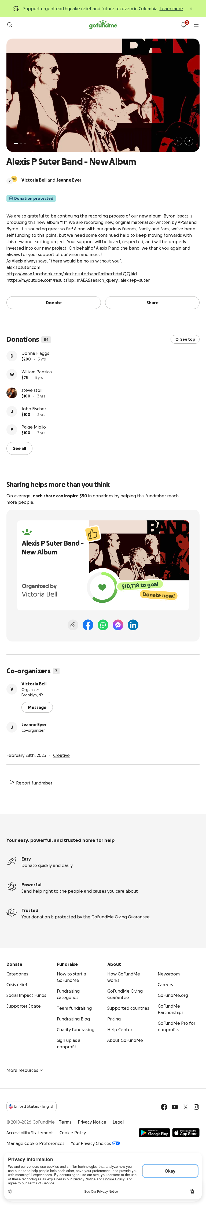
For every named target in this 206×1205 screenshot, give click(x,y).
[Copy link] (73, 625)
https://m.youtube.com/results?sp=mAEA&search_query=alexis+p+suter (78, 280)
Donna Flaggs (35, 353)
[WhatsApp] (103, 625)
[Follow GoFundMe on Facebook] (164, 1107)
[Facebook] (88, 625)
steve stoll (31, 390)
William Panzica (36, 371)
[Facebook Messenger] (118, 625)
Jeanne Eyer (34, 724)
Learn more (171, 8)
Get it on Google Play (154, 1132)
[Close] (191, 8)
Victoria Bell (33, 683)
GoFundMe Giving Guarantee (120, 916)
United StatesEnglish (34, 1106)
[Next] (189, 141)
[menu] (196, 24)
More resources (22, 1070)
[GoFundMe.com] (103, 24)
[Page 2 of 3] (21, 143)
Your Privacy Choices (91, 1143)
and (51, 180)
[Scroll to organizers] (14, 179)
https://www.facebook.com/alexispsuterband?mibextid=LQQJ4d (71, 273)
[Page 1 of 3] (16, 143)
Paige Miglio (33, 427)
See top (187, 339)
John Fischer (33, 408)
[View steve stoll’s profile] (11, 393)
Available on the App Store (186, 1132)
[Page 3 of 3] (25, 143)
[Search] (9, 24)
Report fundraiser (34, 782)
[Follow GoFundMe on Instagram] (196, 1107)
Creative (61, 755)
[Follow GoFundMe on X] (185, 1107)
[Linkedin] (133, 625)
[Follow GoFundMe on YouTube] (175, 1107)
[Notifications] (183, 24)
